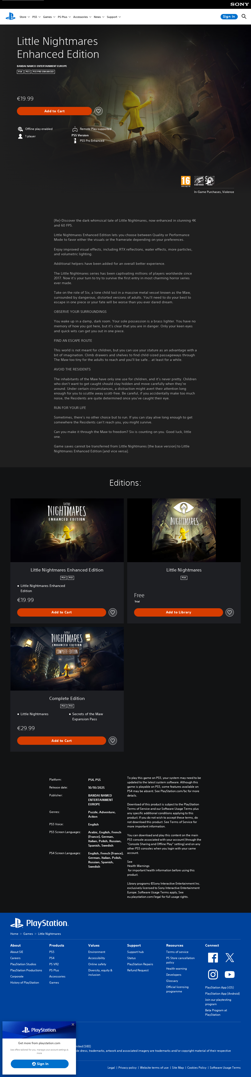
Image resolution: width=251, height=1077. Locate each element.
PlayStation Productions (26, 970)
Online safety (97, 964)
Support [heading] (134, 945)
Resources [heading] (174, 945)
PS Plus (62, 17)
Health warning (176, 968)
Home (14, 934)
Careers (15, 958)
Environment (96, 952)
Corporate (17, 976)
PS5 (34, 17)
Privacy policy (127, 1067)
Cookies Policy (196, 1067)
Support (112, 17)
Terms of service (177, 952)
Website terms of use (154, 1067)
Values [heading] (94, 945)
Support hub (135, 952)
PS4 (51, 958)
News (97, 17)
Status (131, 958)
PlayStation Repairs (140, 964)
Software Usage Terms (225, 1067)
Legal (111, 1067)
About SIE (16, 952)
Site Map (178, 1067)
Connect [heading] (212, 945)
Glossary (172, 981)
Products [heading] (56, 945)
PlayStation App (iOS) (219, 987)
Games (47, 17)
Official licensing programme (177, 989)
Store (23, 17)
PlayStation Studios (23, 964)
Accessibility (96, 958)
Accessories (80, 17)
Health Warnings (138, 866)
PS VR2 (54, 964)
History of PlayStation (24, 982)
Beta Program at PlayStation (216, 1012)
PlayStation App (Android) (222, 993)
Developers (173, 975)
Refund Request (138, 970)
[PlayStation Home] (10, 16)
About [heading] (15, 945)
